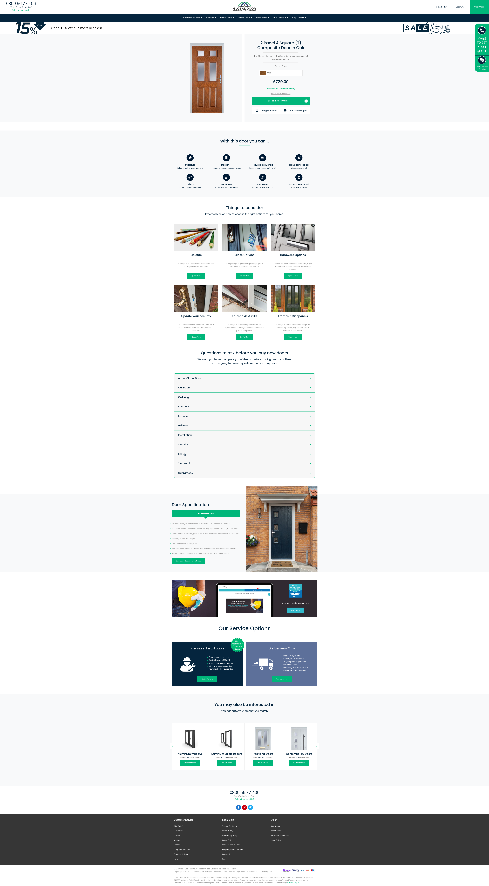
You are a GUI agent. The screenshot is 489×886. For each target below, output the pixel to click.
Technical (184, 463)
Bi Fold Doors (226, 17)
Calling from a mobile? (21, 10)
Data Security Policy (229, 835)
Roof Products (280, 17)
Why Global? (298, 17)
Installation (185, 435)
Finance (183, 416)
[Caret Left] (172, 746)
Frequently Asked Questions (232, 849)
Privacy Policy (227, 831)
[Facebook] (238, 807)
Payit (224, 859)
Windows (210, 17)
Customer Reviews (181, 854)
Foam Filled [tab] (206, 513)
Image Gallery (276, 840)
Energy (182, 454)
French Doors (244, 17)
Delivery (183, 425)
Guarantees (185, 473)
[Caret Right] (316, 746)
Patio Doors (262, 17)
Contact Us (226, 854)
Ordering (183, 397)
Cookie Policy (227, 840)
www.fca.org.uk (293, 883)
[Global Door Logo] (244, 7)
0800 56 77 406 (21, 3)
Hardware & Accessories (280, 835)
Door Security (276, 826)
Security (183, 444)
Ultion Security (276, 831)
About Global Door (189, 378)
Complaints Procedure (182, 849)
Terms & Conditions (229, 826)
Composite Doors (191, 17)
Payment (183, 406)
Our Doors (184, 387)
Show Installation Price (280, 94)
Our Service (178, 831)
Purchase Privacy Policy (231, 845)
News (176, 859)
